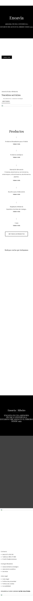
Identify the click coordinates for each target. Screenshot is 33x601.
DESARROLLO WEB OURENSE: (9, 591)
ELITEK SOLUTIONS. (25, 591)
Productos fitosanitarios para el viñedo (16, 141)
